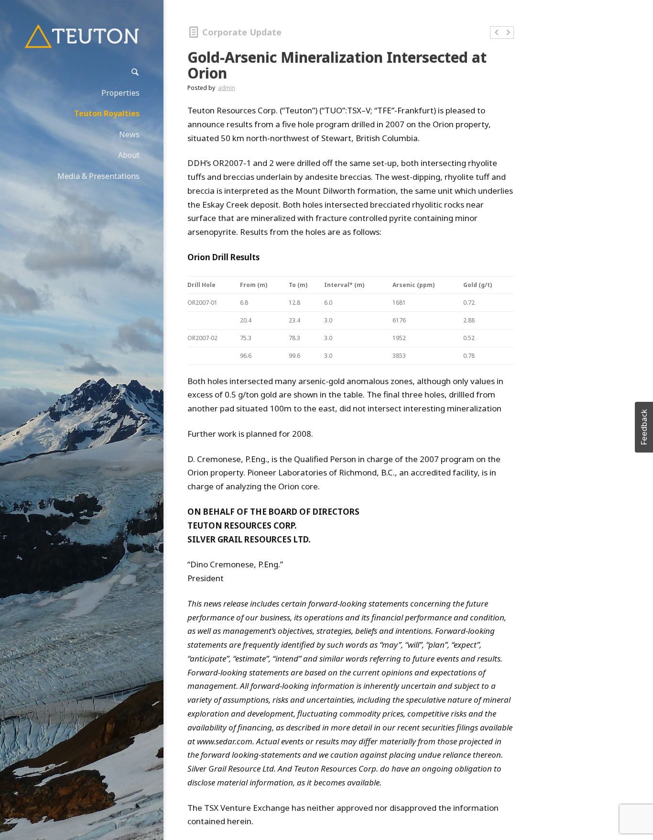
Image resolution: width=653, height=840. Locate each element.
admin (226, 88)
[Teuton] (82, 36)
